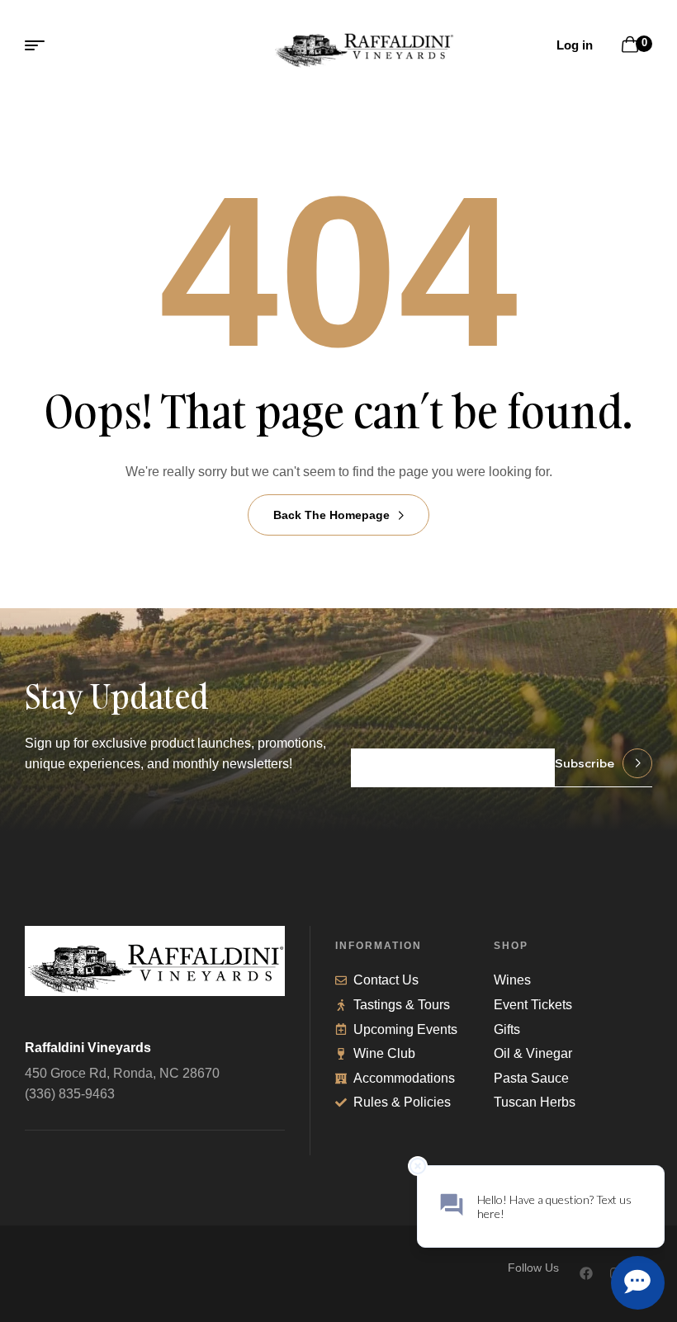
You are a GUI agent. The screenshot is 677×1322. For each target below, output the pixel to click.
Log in (574, 45)
